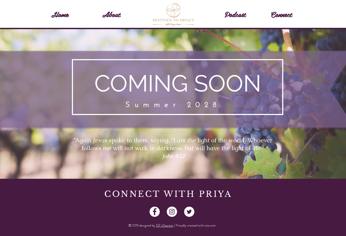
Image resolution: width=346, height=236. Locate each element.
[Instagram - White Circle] (172, 212)
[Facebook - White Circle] (154, 212)
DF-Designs (164, 225)
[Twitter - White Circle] (189, 212)
